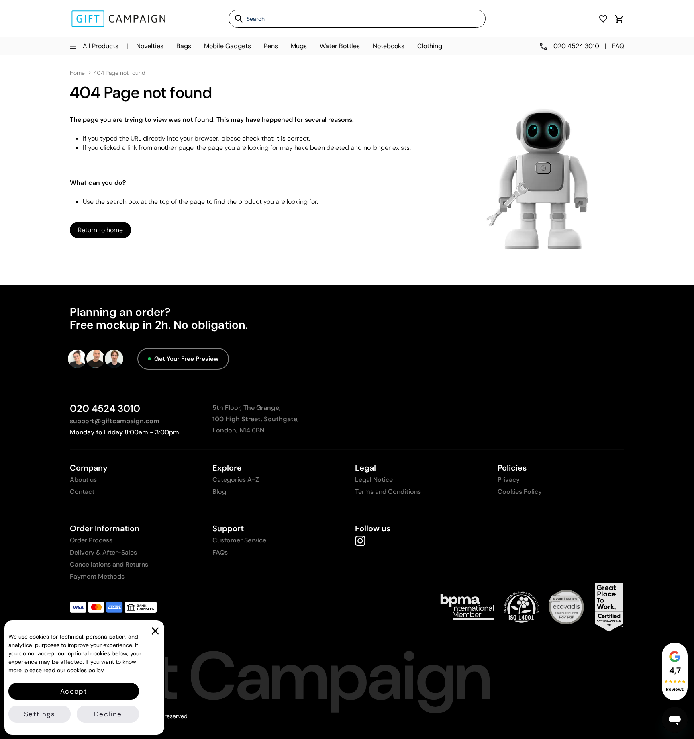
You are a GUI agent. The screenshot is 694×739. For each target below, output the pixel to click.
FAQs (220, 552)
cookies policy (85, 670)
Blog (219, 491)
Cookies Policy (520, 491)
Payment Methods (97, 576)
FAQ (618, 46)
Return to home (100, 230)
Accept (73, 691)
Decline (108, 714)
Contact (82, 491)
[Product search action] (236, 18)
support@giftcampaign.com (114, 421)
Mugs (299, 46)
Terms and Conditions (388, 491)
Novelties (149, 46)
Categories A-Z (235, 479)
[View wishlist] (603, 19)
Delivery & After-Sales (103, 552)
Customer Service (239, 540)
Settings (39, 714)
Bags (183, 46)
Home (77, 73)
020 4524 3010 (105, 408)
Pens (271, 46)
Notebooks (388, 46)
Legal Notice (374, 479)
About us (83, 479)
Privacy (509, 479)
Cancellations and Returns (109, 564)
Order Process (91, 540)
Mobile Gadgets (227, 46)
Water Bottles (340, 46)
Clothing (429, 46)
